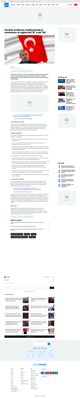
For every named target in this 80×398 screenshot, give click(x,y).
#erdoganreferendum (38, 115)
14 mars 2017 (29, 118)
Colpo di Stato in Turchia (17, 234)
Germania (52, 356)
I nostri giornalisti (14, 386)
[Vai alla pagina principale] (6, 5)
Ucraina (27, 356)
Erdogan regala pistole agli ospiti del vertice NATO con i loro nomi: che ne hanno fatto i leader (27, 223)
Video (53, 4)
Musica (33, 356)
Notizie (7, 26)
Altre (32, 368)
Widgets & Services (24, 380)
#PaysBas (28, 188)
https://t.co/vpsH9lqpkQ (22, 189)
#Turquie (15, 116)
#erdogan (25, 115)
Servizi (22, 368)
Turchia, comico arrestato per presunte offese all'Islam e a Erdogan (23, 226)
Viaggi (32, 4)
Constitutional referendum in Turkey (19, 236)
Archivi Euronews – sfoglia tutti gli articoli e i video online (15, 390)
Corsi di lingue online (25, 383)
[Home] (4, 26)
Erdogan (27, 234)
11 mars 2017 (28, 191)
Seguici (22, 377)
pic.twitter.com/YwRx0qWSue (34, 189)
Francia (51, 351)
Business (28, 4)
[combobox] (43, 1)
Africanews (23, 382)
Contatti (32, 381)
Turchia (15, 26)
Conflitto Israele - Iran (31, 351)
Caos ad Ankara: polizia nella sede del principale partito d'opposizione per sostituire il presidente (27, 230)
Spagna (40, 356)
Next (37, 4)
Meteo (22, 374)
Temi (12, 368)
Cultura (40, 4)
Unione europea (41, 353)
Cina (46, 356)
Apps (22, 378)
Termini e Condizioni (34, 375)
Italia (28, 353)
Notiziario (22, 372)
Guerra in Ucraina (42, 351)
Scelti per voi (62, 77)
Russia (33, 353)
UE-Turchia (32, 236)
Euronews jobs (33, 383)
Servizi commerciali (34, 373)
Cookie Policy (33, 376)
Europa (18, 4)
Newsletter (44, 376)
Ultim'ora (13, 4)
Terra (45, 4)
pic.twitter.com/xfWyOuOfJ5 (23, 116)
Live (76, 4)
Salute (49, 4)
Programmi (13, 385)
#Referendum (30, 115)
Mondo (22, 4)
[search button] (38, 1)
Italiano (5, 1)
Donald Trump (50, 353)
